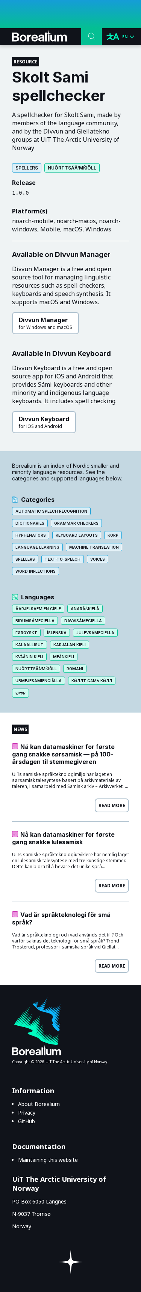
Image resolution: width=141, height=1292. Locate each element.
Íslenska (57, 632)
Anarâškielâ (85, 608)
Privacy (26, 1112)
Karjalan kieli (69, 644)
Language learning (37, 547)
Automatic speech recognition (51, 511)
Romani (75, 668)
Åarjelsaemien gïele (38, 608)
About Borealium (39, 1103)
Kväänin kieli (29, 656)
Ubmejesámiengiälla (38, 680)
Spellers (26, 168)
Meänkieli (63, 656)
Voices (97, 559)
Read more (112, 805)
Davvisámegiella (83, 620)
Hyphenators (30, 535)
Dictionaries (29, 523)
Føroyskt (26, 632)
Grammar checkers (76, 523)
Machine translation (94, 547)
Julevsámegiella (95, 632)
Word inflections (35, 571)
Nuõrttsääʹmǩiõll (72, 168)
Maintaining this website (48, 1159)
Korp (113, 535)
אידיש (20, 693)
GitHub (26, 1121)
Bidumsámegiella (35, 620)
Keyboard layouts (77, 535)
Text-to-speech (62, 559)
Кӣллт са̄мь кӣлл (91, 680)
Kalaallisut (29, 644)
